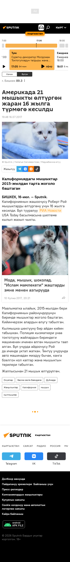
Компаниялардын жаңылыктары (22, 494)
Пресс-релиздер (12, 489)
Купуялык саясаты (13, 499)
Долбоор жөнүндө (13, 479)
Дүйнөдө (51, 380)
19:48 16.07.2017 (12, 117)
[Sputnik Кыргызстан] (11, 29)
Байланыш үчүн (43, 484)
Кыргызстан (10, 446)
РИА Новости (50, 210)
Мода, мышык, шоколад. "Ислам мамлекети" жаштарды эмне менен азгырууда (34, 285)
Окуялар (8, 380)
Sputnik (8, 161)
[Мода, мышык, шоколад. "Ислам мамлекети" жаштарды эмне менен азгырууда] (35, 250)
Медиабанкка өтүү (51, 161)
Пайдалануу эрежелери (17, 484)
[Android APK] (14, 524)
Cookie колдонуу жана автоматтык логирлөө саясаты (23, 506)
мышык (45, 387)
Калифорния (29, 387)
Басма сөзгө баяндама (29, 380)
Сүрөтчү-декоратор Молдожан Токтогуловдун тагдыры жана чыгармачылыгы (30, 60)
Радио (41, 446)
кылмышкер (10, 394)
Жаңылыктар (11, 387)
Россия (55, 446)
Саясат (28, 446)
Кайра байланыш (12, 514)
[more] (63, 298)
